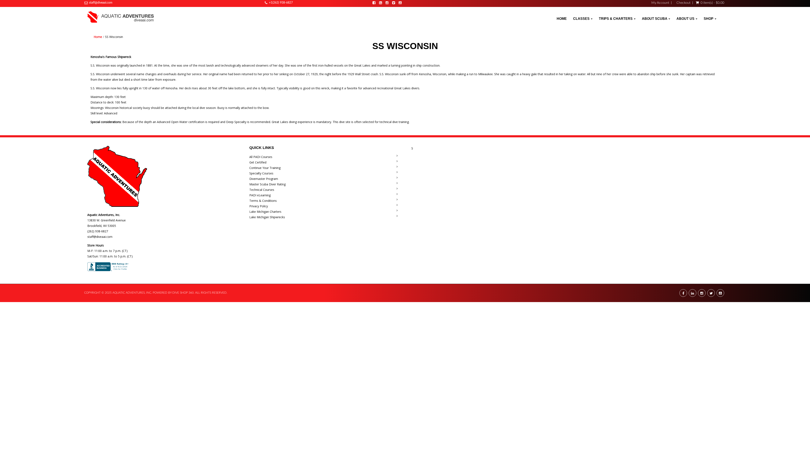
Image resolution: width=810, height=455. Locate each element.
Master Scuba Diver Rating (267, 184)
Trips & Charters (616, 18)
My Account (660, 2)
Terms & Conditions (263, 201)
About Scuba (655, 18)
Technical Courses (261, 190)
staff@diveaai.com (100, 2)
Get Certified (257, 162)
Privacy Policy (258, 206)
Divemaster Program (263, 179)
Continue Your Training (265, 168)
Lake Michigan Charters (265, 212)
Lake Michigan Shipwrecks (267, 217)
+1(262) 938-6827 (281, 2)
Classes (581, 18)
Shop (709, 18)
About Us (685, 18)
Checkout (683, 2)
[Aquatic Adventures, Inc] (120, 16)
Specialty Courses (261, 173)
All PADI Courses (260, 157)
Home (562, 18)
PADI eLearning (260, 195)
